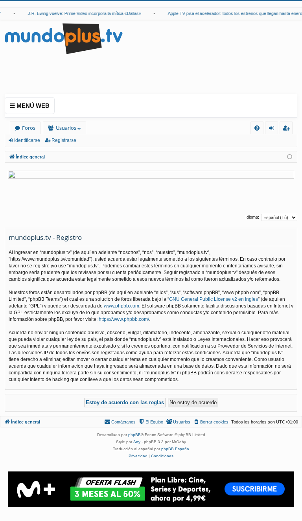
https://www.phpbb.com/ (124, 319)
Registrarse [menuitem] (288, 129)
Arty (136, 442)
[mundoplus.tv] (64, 38)
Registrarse (64, 140)
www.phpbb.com (121, 306)
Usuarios (66, 127)
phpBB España (175, 449)
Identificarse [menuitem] (273, 129)
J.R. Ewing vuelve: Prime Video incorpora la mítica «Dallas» (81, 13)
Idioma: (252, 217)
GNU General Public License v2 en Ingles (213, 299)
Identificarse (27, 140)
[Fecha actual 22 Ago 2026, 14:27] (289, 157)
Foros (28, 127)
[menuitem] (257, 128)
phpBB (134, 435)
